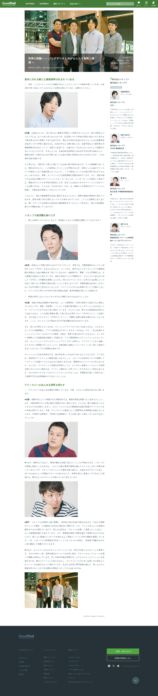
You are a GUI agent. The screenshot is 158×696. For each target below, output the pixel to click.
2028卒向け (44, 4)
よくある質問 (23, 670)
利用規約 (22, 662)
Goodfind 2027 (73, 661)
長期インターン (48, 678)
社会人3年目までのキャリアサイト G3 (80, 682)
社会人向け (74, 4)
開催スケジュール (49, 657)
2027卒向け (30, 4)
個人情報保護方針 (24, 666)
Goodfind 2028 (73, 665)
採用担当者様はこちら (123, 658)
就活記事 (46, 674)
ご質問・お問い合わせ (123, 651)
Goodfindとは (23, 658)
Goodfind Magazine (50, 682)
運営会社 (22, 674)
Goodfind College (74, 657)
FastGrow (71, 678)
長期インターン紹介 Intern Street (79, 674)
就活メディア (58, 4)
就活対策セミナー (49, 661)
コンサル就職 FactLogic (76, 669)
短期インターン (48, 665)
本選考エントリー (49, 669)
